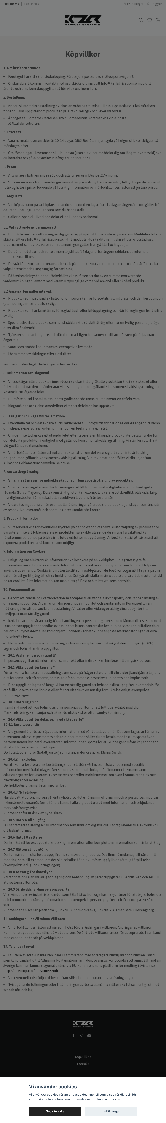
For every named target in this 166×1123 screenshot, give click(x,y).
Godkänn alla (55, 1111)
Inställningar (111, 1111)
